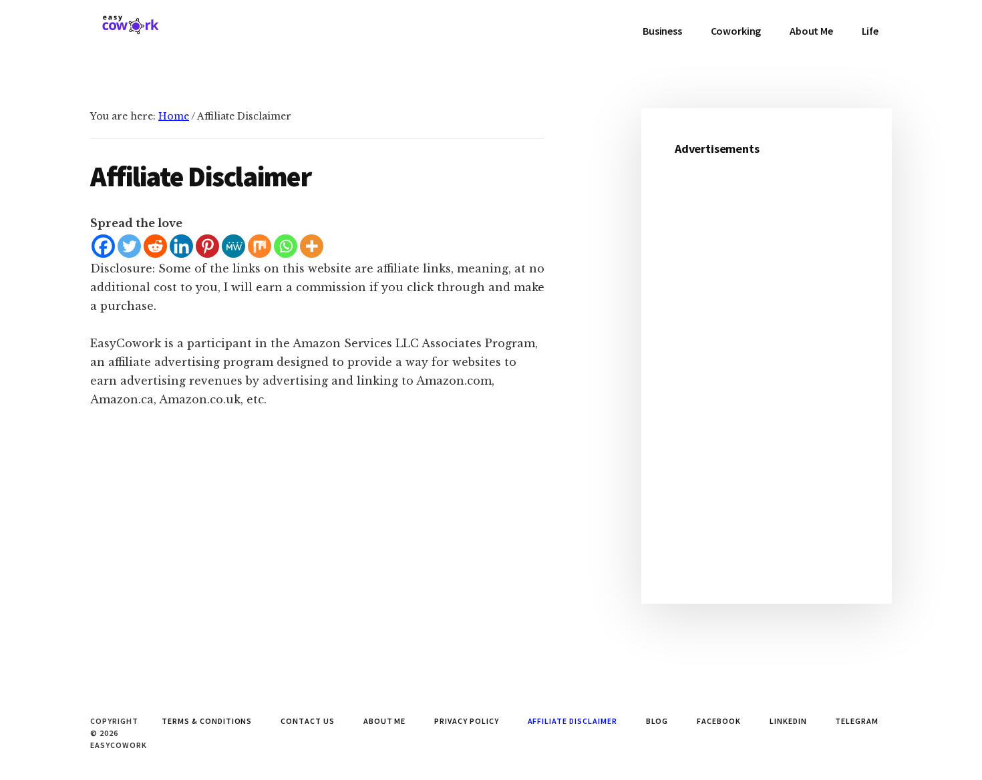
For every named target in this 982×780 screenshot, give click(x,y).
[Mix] (259, 246)
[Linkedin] (181, 246)
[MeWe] (233, 246)
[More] (311, 246)
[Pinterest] (207, 246)
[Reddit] (155, 246)
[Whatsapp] (285, 246)
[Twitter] (129, 246)
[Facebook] (103, 246)
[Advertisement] (766, 370)
